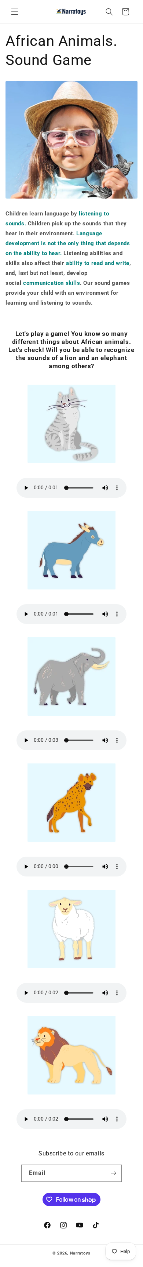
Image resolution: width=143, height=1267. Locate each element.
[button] (15, 12)
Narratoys (80, 1253)
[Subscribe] (113, 1173)
